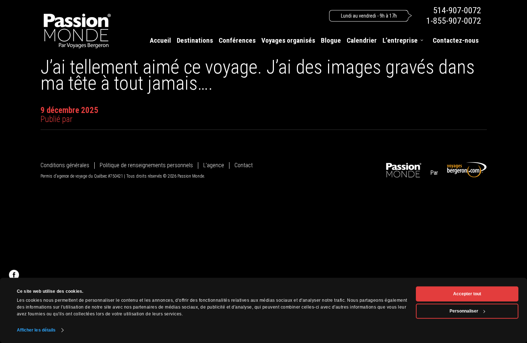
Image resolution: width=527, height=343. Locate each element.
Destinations (195, 40)
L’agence (213, 165)
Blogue (331, 40)
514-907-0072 (457, 10)
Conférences (237, 40)
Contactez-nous (456, 40)
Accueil (160, 40)
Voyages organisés (288, 40)
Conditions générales (65, 165)
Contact (243, 165)
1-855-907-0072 (453, 21)
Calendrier (362, 40)
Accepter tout (467, 293)
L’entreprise (400, 40)
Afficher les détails (36, 330)
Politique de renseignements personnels (146, 165)
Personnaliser (464, 311)
